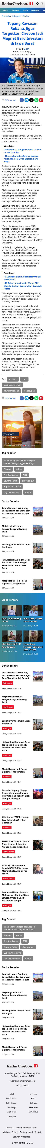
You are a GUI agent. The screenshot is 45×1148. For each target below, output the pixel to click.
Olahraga (35, 10)
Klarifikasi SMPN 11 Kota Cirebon (11, 645)
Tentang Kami (26, 1132)
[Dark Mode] (37, 3)
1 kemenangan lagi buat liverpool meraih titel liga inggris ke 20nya (19, 462)
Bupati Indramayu (12, 486)
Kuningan (7, 728)
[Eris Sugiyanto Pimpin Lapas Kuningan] (38, 548)
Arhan (19, 469)
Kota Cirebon (8, 852)
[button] (5, 10)
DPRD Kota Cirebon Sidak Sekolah (32, 620)
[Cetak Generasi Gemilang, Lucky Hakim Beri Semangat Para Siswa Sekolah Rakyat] (38, 512)
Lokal (4, 10)
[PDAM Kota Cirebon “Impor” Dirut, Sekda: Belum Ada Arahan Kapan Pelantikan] (38, 845)
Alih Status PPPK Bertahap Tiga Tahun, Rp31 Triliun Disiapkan (15, 820)
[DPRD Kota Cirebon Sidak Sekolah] (33, 610)
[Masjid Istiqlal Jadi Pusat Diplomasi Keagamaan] (38, 584)
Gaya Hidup (33, 1112)
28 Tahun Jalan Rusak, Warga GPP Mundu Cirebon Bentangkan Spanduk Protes (23, 286)
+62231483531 (22, 1085)
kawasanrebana (11, 390)
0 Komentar (10, 100)
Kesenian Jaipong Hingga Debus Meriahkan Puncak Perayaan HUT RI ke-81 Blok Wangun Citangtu (16, 794)
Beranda (6, 16)
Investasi (13, 379)
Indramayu (7, 683)
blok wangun (28, 480)
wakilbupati (29, 390)
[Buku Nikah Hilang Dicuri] (12, 610)
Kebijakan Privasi (10, 1132)
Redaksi (10, 1127)
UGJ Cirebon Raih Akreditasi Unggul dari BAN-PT (22, 278)
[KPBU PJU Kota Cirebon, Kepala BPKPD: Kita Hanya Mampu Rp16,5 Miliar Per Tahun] (38, 869)
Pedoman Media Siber (26, 1127)
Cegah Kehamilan (12, 492)
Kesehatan (33, 1107)
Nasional (15, 10)
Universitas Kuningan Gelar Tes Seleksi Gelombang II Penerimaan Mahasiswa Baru (16, 564)
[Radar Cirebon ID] (17, 4)
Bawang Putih (10, 480)
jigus (24, 379)
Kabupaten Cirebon (21, 16)
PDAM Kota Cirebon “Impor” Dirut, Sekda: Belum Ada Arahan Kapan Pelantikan (16, 844)
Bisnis (25, 10)
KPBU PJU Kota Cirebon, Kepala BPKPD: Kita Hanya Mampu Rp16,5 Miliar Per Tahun (15, 869)
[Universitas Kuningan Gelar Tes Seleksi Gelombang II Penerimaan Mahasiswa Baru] (38, 563)
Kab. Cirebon (11, 1103)
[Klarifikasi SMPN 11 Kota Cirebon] (12, 636)
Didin (26, 48)
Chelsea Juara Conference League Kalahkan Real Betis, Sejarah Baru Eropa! (21, 159)
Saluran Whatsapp (21, 1136)
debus (28, 492)
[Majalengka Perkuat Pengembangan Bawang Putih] (38, 530)
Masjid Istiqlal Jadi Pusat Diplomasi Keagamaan (14, 582)
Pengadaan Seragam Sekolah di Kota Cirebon (33, 647)
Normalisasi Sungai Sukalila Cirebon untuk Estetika (23, 151)
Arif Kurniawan (11, 475)
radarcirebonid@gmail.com (23, 1080)
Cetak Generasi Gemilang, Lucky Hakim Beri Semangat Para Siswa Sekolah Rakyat (16, 511)
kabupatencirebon (12, 385)
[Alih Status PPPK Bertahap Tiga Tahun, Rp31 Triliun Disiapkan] (38, 821)
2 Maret (7, 469)
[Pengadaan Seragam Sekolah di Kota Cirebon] (33, 636)
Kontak (37, 1132)
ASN (25, 475)
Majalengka (8, 707)
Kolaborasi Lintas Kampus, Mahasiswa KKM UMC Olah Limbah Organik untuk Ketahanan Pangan (15, 896)
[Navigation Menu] (42, 3)
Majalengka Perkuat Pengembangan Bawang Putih (14, 529)
